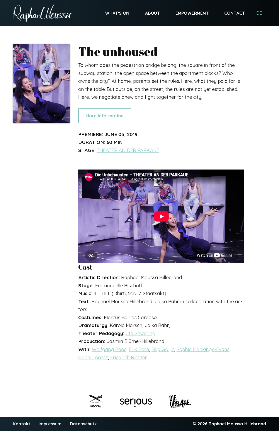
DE (259, 13)
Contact (234, 13)
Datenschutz (83, 423)
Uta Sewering (140, 333)
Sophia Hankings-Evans (203, 349)
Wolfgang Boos (109, 349)
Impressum (50, 423)
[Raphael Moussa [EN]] (42, 13)
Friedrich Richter (128, 357)
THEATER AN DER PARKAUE (128, 150)
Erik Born (139, 349)
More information (105, 115)
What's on (117, 13)
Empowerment (192, 13)
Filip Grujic (162, 349)
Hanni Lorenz (93, 357)
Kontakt (21, 423)
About (152, 13)
